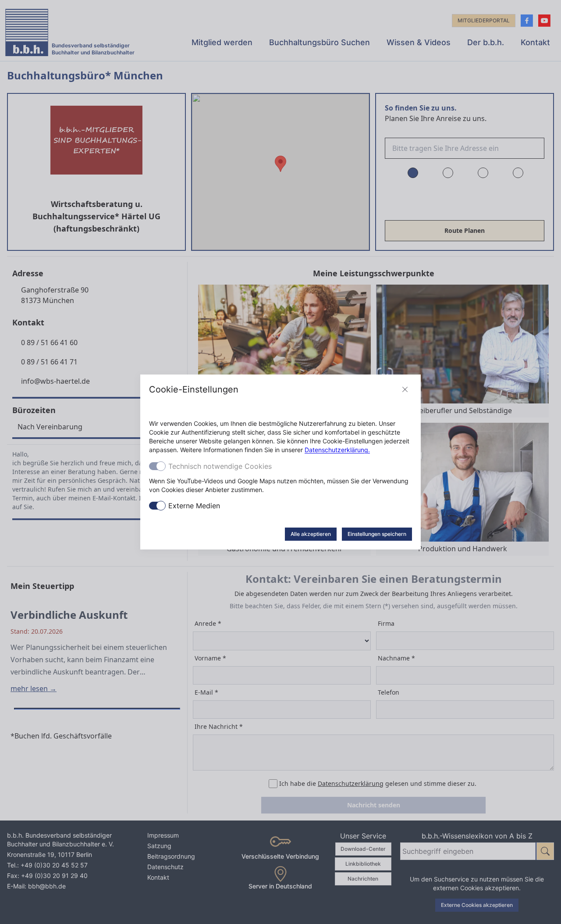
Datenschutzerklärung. (337, 449)
